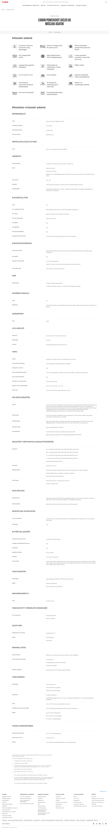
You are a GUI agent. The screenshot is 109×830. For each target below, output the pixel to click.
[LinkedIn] (99, 823)
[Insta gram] (96, 823)
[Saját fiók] (106, 2)
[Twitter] (102, 823)
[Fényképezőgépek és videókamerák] (39, 5)
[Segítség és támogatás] (87, 5)
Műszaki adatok (57, 32)
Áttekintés (51, 32)
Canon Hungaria (6, 823)
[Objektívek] (46, 5)
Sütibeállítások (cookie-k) (92, 820)
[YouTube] (105, 823)
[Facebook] (93, 823)
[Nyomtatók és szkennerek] (59, 5)
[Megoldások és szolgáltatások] (75, 5)
